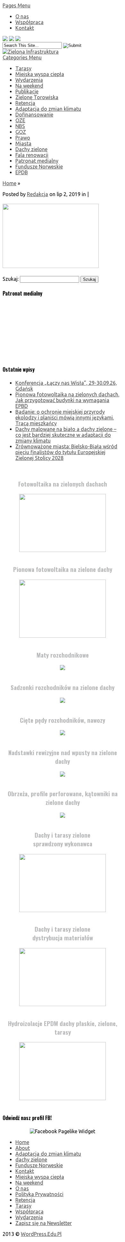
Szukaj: (11, 279)
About (22, 1148)
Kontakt (24, 28)
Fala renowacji (31, 155)
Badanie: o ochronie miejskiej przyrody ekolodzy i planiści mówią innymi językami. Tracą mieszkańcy (64, 417)
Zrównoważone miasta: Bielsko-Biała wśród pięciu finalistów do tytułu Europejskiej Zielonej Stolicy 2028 (66, 452)
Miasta (23, 143)
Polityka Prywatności (39, 1194)
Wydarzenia (29, 80)
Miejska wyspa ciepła (39, 74)
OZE (20, 120)
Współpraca (29, 22)
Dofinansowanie (34, 114)
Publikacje (26, 91)
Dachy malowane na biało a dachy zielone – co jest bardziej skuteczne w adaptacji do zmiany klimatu (65, 435)
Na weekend (29, 86)
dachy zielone (31, 1159)
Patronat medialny (36, 161)
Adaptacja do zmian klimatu (48, 109)
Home (9, 183)
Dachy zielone (31, 149)
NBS (20, 126)
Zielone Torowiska (36, 97)
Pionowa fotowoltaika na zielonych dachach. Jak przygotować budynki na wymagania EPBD (67, 400)
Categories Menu (22, 57)
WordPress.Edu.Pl (41, 1234)
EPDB (21, 172)
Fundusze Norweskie (39, 166)
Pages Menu (16, 5)
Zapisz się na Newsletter (43, 1223)
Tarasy (23, 68)
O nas (22, 16)
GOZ (20, 132)
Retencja (25, 103)
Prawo (22, 138)
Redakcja (37, 194)
